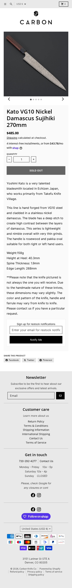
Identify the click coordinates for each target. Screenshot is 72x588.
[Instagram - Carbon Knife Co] (39, 495)
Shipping (12, 137)
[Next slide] (62, 99)
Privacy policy (34, 571)
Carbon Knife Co (27, 568)
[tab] (31, 99)
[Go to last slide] (9, 99)
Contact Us (46, 461)
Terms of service (53, 571)
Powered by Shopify (50, 568)
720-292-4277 (28, 461)
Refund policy (17, 571)
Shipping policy (36, 574)
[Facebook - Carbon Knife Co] (33, 495)
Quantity (12, 154)
